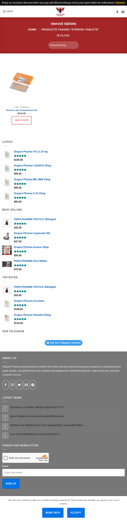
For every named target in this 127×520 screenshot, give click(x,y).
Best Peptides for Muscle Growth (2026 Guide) (37, 416)
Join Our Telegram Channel (65, 342)
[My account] (117, 11)
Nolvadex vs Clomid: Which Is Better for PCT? (37, 407)
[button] (7, 11)
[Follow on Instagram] (12, 385)
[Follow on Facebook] (6, 385)
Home (32, 29)
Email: (5, 466)
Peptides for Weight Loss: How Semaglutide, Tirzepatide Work (46, 425)
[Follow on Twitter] (19, 385)
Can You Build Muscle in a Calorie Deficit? (35, 434)
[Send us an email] (26, 385)
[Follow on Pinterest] (33, 385)
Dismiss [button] (120, 2)
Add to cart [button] (21, 120)
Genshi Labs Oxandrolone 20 (21, 110)
